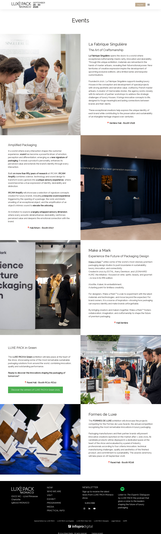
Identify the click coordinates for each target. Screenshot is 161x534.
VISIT (50, 495)
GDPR (125, 521)
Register (140, 5)
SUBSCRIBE (90, 503)
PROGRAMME (54, 503)
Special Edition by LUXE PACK (44, 521)
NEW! (50, 487)
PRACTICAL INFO (56, 510)
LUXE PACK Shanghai (101, 521)
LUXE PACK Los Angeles (65, 521)
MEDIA (50, 506)
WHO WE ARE (54, 491)
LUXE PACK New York (83, 521)
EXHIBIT (51, 499)
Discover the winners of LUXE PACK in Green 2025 (35, 390)
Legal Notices (115, 521)
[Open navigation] (148, 4)
